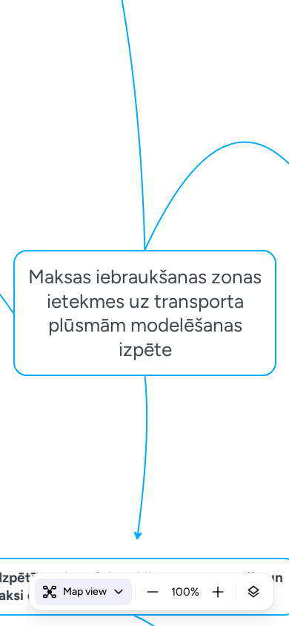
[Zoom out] (152, 592)
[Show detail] (253, 592)
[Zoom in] (218, 592)
